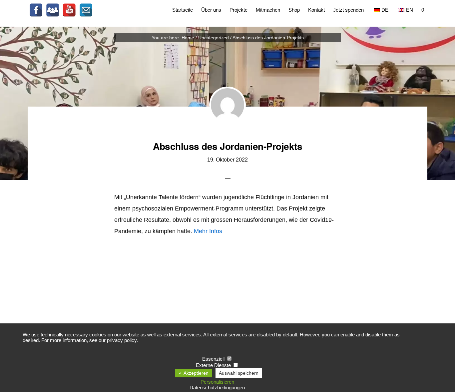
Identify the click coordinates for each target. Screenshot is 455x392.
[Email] (86, 10)
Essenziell (214, 359)
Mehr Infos (208, 231)
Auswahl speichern (238, 373)
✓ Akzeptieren (194, 373)
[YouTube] (69, 10)
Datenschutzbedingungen (217, 387)
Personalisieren (217, 382)
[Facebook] (36, 10)
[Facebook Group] (52, 10)
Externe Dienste (214, 365)
